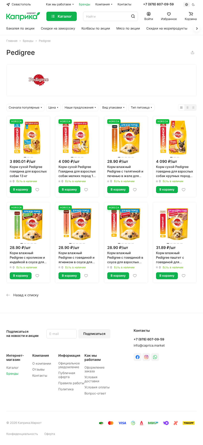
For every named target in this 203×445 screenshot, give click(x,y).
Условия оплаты (97, 387)
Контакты (39, 375)
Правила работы (71, 383)
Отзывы (38, 369)
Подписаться (94, 334)
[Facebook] (138, 357)
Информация (69, 355)
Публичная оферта (66, 375)
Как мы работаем (92, 358)
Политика (66, 389)
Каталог (12, 368)
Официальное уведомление (69, 365)
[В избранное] (37, 190)
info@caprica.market (149, 345)
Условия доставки (91, 379)
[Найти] (133, 16)
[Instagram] (146, 357)
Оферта (49, 434)
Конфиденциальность (22, 434)
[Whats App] (155, 357)
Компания (40, 355)
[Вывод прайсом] (193, 108)
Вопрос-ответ (95, 393)
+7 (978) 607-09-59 (158, 4)
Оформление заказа (94, 369)
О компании (41, 363)
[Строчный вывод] (187, 108)
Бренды (12, 373)
